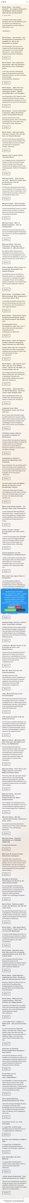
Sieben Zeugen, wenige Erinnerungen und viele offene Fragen (13, 531)
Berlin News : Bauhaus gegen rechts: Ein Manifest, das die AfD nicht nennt (14, 906)
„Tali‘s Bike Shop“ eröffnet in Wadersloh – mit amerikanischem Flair (14, 1023)
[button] (27, 2)
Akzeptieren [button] (11, 607)
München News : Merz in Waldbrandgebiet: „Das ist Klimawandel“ (11, 224)
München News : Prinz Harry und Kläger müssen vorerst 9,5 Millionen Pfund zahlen (14, 770)
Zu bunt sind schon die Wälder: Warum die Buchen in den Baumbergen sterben (13, 485)
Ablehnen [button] (19, 607)
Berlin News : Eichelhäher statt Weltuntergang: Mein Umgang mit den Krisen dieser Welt (14, 296)
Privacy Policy (20, 610)
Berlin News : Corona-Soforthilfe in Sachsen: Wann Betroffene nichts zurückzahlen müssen (14, 112)
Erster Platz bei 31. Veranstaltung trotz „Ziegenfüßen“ (9, 1075)
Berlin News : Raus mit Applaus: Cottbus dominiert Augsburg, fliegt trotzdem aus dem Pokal (14, 342)
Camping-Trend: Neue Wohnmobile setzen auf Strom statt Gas (13, 410)
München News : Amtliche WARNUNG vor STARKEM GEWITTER (11, 840)
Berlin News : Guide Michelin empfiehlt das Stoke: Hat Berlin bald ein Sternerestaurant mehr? (14, 977)
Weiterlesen (6, 31)
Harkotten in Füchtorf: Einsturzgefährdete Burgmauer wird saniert (13, 1050)
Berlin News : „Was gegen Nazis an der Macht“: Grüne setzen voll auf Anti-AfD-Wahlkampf (14, 929)
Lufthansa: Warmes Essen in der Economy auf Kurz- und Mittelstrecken (14, 647)
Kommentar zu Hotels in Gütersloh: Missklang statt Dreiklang (12, 460)
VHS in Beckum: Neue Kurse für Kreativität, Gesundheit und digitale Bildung (14, 269)
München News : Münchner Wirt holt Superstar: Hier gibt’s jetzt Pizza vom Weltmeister (13, 742)
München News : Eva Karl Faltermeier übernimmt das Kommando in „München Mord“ (13, 246)
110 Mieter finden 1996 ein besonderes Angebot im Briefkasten (11, 435)
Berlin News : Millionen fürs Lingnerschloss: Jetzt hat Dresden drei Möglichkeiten (12, 1000)
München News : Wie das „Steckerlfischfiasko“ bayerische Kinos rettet (14, 818)
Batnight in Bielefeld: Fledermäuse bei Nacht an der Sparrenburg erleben (13, 880)
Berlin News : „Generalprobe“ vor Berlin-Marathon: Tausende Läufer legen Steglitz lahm (13, 390)
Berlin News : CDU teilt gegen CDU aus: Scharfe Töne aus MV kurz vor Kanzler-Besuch (13, 134)
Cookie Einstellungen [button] (10, 610)
